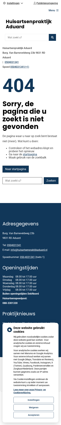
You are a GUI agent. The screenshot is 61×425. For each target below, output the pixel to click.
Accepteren (33, 415)
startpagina (30, 154)
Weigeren (33, 407)
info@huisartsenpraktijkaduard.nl (29, 249)
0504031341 (14, 245)
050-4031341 (27, 257)
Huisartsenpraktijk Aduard (29, 24)
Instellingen (34, 400)
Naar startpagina (15, 169)
